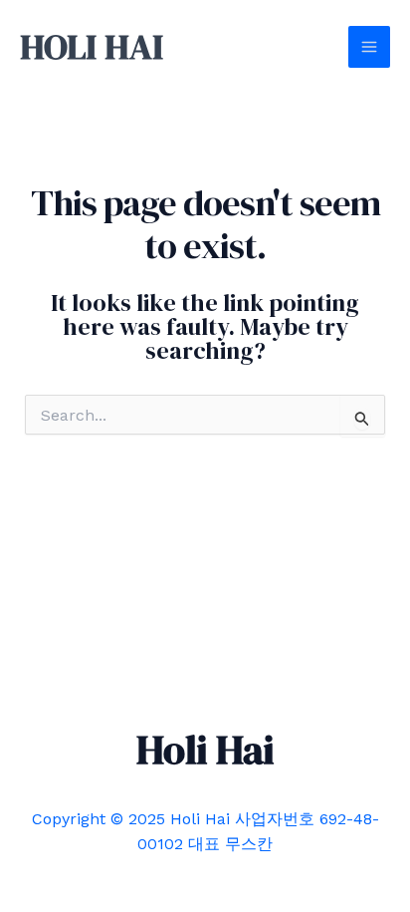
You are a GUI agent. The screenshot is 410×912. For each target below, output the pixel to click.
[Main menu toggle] (369, 47)
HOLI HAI (91, 47)
